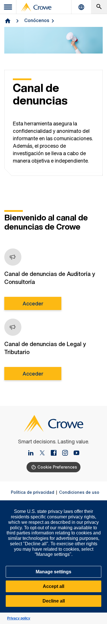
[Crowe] (36, 7)
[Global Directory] (81, 7)
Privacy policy (18, 618)
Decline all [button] (54, 601)
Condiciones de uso (79, 492)
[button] (99, 503)
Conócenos (36, 20)
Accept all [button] (53, 586)
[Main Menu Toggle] (8, 7)
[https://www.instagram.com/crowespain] (67, 453)
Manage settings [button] (53, 571)
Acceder (33, 303)
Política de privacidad (32, 492)
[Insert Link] (33, 453)
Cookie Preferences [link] (57, 467)
